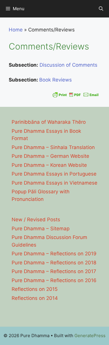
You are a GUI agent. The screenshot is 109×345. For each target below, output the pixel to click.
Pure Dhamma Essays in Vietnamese (54, 183)
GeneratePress (90, 335)
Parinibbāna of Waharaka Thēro (49, 122)
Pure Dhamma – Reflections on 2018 (54, 263)
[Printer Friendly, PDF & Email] (75, 94)
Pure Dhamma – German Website (50, 156)
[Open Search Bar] (101, 8)
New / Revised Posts (36, 219)
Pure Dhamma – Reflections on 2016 (54, 280)
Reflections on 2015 (35, 289)
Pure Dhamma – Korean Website (49, 165)
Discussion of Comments (68, 65)
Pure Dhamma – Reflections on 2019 (54, 253)
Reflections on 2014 (35, 298)
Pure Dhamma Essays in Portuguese (54, 174)
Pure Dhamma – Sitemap (40, 228)
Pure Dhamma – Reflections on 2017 (54, 271)
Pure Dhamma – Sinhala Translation (53, 147)
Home (16, 30)
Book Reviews (55, 80)
